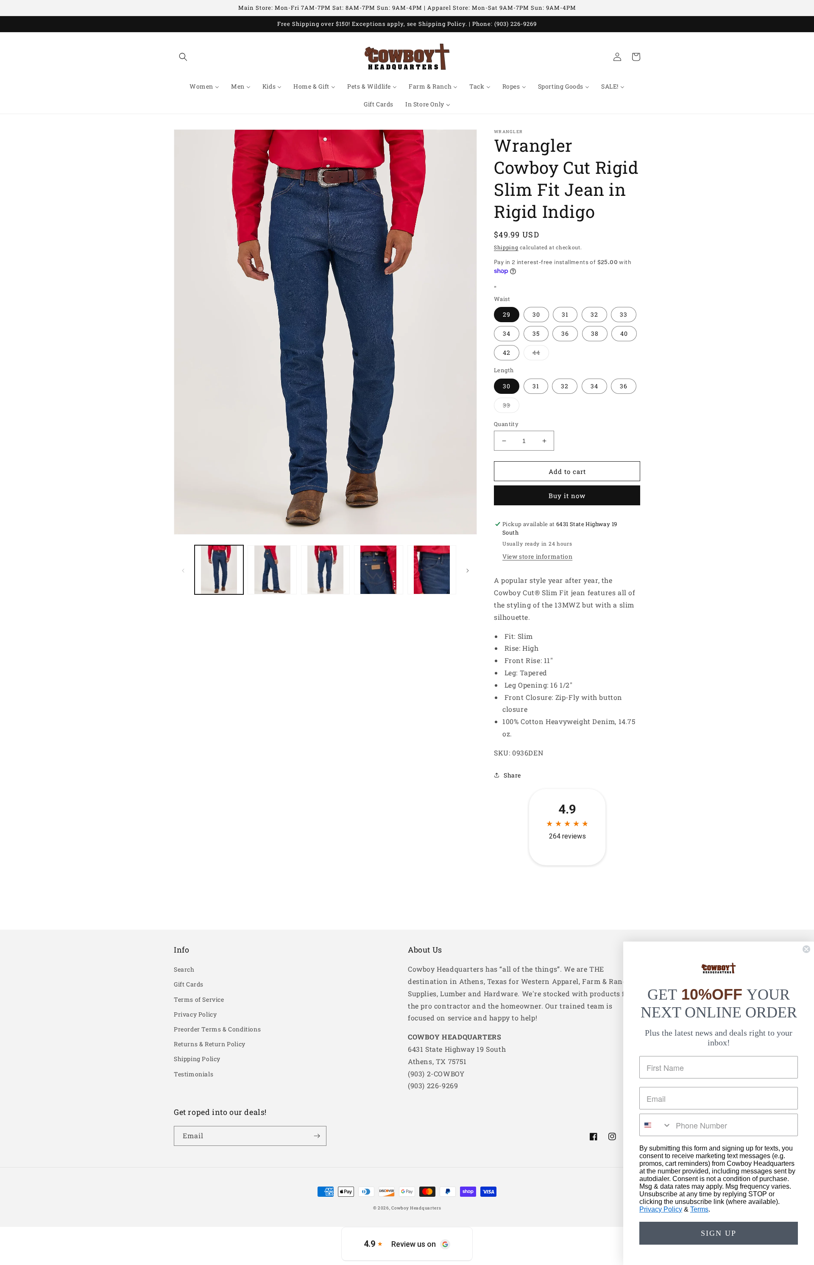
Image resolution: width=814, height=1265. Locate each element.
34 (506, 333)
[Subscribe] (316, 1136)
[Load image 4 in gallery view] (378, 569)
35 (536, 333)
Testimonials (193, 1074)
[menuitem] (204, 86)
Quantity (506, 424)
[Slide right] (467, 569)
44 (540, 354)
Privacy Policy (195, 1014)
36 (565, 333)
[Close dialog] (806, 949)
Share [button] (512, 775)
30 (536, 314)
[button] (183, 56)
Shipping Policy (197, 1059)
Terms (699, 1209)
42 (506, 352)
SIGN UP (718, 1233)
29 (506, 314)
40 (624, 333)
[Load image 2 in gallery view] (272, 569)
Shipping (506, 247)
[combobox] (656, 1125)
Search (184, 969)
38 (595, 333)
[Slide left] (183, 569)
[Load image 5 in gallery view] (431, 569)
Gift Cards (189, 984)
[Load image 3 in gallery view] (325, 569)
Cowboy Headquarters (416, 1208)
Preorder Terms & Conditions (217, 1029)
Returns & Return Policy (209, 1044)
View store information (537, 556)
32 (594, 314)
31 (565, 314)
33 (623, 314)
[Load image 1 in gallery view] (219, 569)
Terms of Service (199, 999)
